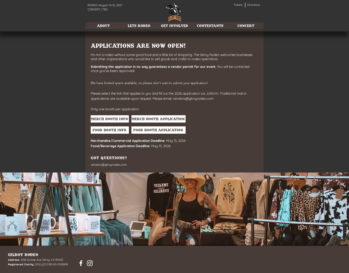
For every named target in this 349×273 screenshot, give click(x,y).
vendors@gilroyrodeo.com (193, 98)
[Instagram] (90, 263)
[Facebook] (81, 263)
